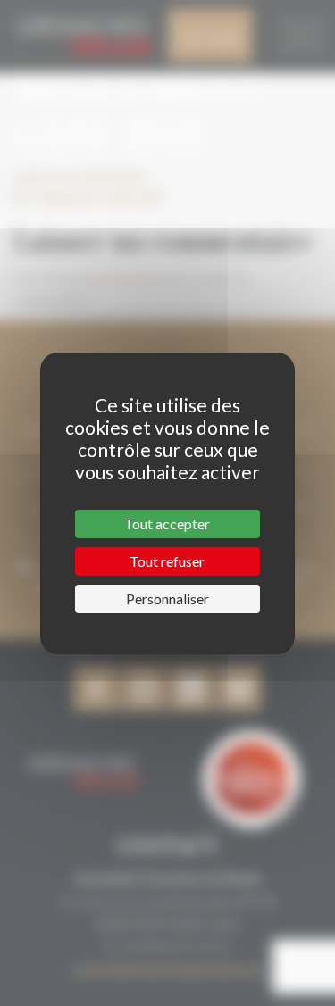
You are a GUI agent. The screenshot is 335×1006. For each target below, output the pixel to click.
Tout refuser (167, 561)
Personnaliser (167, 598)
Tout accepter (167, 523)
